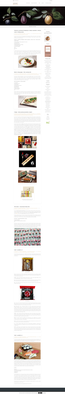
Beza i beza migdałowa (48, 76)
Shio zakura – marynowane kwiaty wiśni (22, 206)
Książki (47, 90)
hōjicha (16, 114)
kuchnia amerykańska (22, 74)
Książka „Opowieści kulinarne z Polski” (47, 60)
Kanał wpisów (48, 117)
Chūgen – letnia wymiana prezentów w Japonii (23, 112)
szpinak (22, 34)
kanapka (17, 74)
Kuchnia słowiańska (47, 105)
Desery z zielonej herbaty (47, 86)
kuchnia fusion (37, 33)
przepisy (20, 34)
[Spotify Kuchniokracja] (48, 51)
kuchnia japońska (25, 114)
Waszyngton (38, 74)
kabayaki (22, 114)
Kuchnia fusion (28, 33)
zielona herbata (26, 34)
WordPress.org (48, 119)
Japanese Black (18, 114)
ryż (26, 337)
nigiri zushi (21, 337)
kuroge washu (32, 114)
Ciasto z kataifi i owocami (48, 64)
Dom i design (47, 87)
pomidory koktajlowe (17, 34)
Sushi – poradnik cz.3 (18, 249)
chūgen (38, 113)
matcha (39, 33)
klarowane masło (34, 33)
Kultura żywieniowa (33, 113)
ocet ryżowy (27, 74)
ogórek (29, 74)
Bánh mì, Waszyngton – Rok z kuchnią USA (22, 72)
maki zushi (19, 337)
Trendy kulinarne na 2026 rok (48, 61)
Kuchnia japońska (29, 113)
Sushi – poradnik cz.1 (18, 335)
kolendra (19, 74)
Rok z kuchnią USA (36, 73)
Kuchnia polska (47, 104)
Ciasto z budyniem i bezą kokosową (48, 77)
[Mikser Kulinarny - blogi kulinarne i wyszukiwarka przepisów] (48, 122)
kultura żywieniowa (29, 114)
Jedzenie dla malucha (47, 89)
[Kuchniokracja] (15, 3)
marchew (25, 74)
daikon (38, 251)
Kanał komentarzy (48, 118)
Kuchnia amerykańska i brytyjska (31, 73)
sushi (27, 337)
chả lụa (15, 74)
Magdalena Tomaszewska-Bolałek (22, 33)
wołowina (24, 34)
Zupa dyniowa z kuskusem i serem (48, 78)
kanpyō (40, 251)
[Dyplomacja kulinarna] (48, 38)
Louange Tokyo (35, 114)
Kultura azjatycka (47, 106)
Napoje (47, 108)
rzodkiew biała (35, 74)
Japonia (21, 114)
